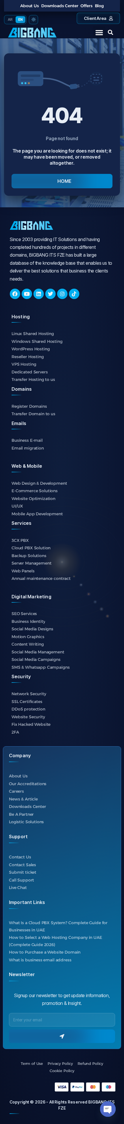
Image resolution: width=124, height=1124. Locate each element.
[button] (99, 32)
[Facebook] (15, 294)
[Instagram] (62, 294)
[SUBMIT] (62, 1036)
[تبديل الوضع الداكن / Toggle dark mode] (33, 19)
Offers (86, 5)
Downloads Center (59, 5)
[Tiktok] (74, 294)
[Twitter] (50, 294)
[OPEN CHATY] (108, 1109)
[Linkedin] (38, 294)
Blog (99, 5)
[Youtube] (27, 294)
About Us (29, 5)
